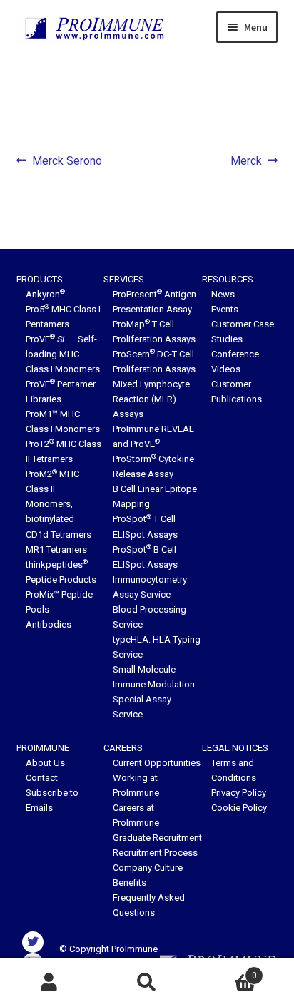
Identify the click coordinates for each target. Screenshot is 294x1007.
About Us (45, 762)
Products (39, 279)
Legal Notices (235, 747)
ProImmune (42, 747)
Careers (123, 747)
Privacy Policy (238, 792)
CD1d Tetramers (58, 534)
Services (123, 279)
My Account (49, 983)
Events (224, 309)
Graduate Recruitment (157, 837)
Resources (227, 279)
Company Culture (148, 867)
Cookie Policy (239, 807)
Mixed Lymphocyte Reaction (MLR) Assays (151, 399)
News (223, 294)
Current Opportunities (157, 762)
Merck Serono (66, 161)
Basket (226, 971)
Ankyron (45, 294)
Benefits (129, 882)
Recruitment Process (155, 852)
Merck (246, 161)
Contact (42, 777)
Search (147, 983)
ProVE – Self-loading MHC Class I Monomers (63, 354)
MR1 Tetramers (56, 549)
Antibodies (48, 624)
